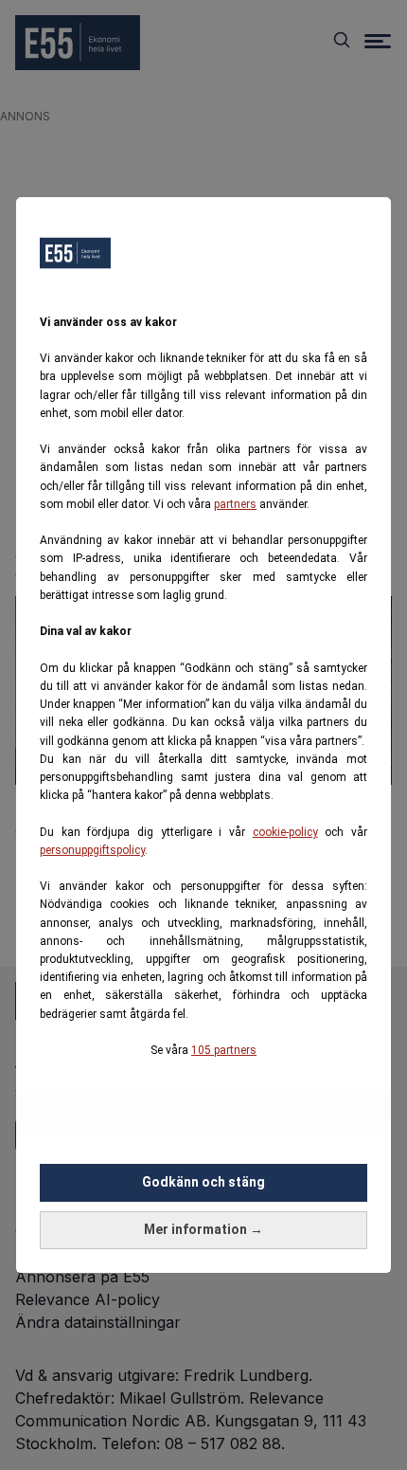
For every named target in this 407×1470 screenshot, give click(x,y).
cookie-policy (285, 832)
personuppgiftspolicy (92, 850)
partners (235, 504)
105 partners (224, 1050)
